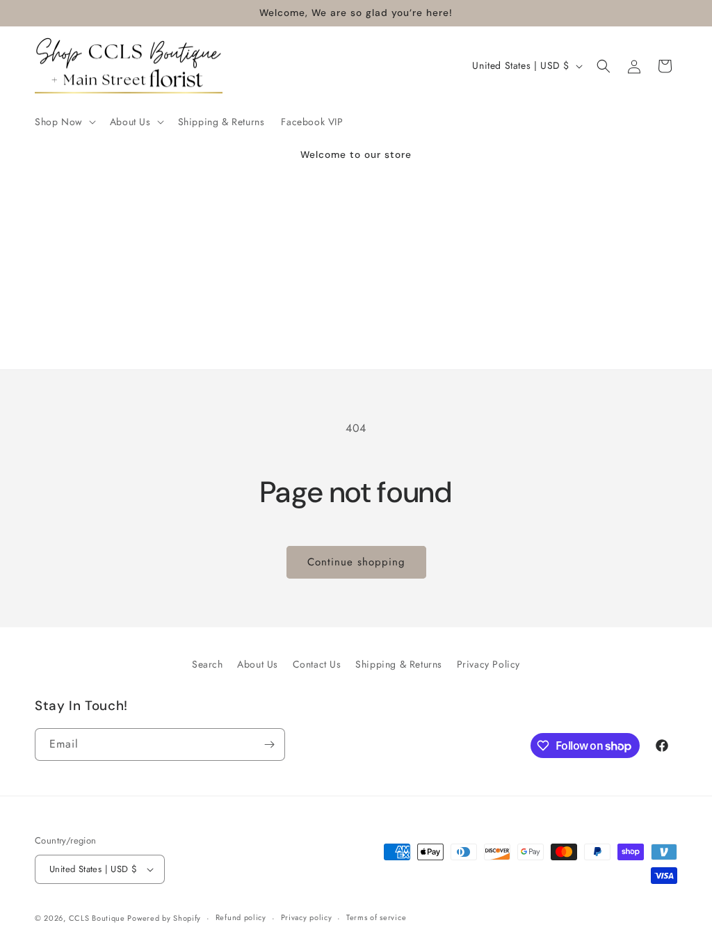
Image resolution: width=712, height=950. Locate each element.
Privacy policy (306, 917)
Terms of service (376, 917)
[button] (64, 121)
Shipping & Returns (398, 664)
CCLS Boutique (98, 918)
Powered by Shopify (164, 918)
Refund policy (241, 917)
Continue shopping (356, 562)
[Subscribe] (269, 744)
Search (207, 664)
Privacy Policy (488, 664)
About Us (257, 664)
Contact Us (317, 664)
